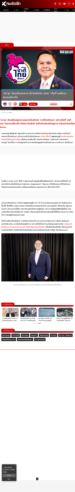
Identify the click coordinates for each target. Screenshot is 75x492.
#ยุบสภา (34, 335)
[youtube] (64, 3)
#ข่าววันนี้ (15, 335)
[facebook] (55, 3)
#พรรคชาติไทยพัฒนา (25, 339)
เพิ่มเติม (5, 472)
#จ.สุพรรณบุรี (40, 339)
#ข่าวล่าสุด (6, 335)
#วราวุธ (53, 335)
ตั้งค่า (9, 479)
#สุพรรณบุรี (44, 335)
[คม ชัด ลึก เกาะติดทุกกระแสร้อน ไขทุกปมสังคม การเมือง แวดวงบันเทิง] (37, 4)
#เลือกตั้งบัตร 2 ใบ (8, 339)
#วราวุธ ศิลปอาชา (65, 335)
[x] (60, 3)
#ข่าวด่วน (25, 335)
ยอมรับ (9, 475)
